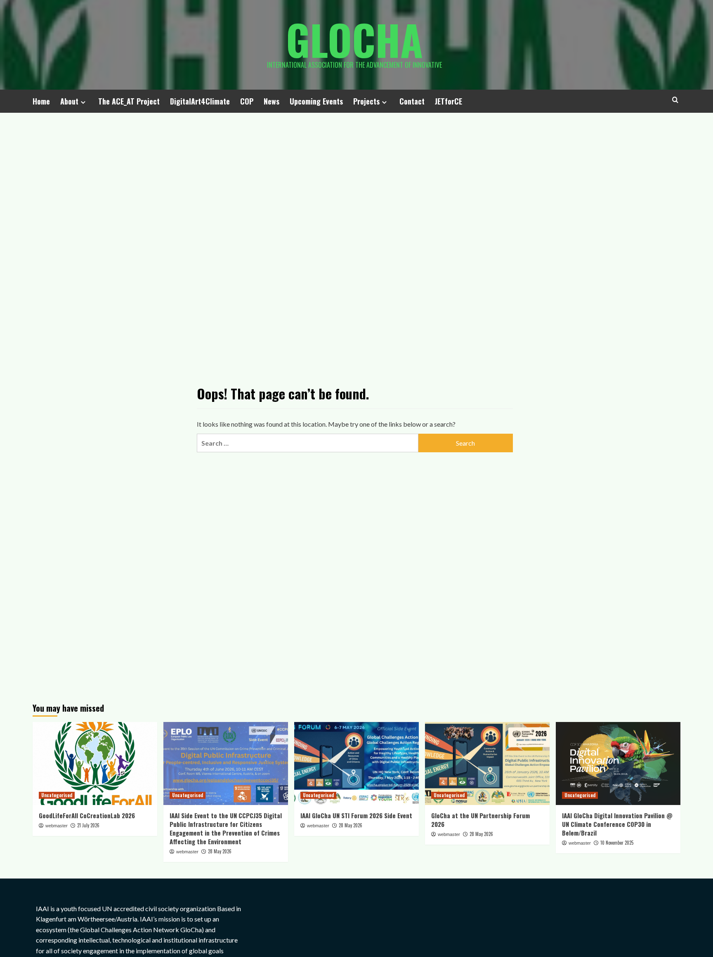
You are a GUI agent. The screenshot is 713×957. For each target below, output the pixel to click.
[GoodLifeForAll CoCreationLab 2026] (95, 763)
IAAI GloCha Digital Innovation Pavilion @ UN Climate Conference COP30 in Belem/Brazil (617, 824)
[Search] (675, 100)
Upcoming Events (316, 101)
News (271, 101)
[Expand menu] (83, 102)
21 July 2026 (88, 825)
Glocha (354, 39)
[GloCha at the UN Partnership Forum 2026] (487, 763)
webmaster (56, 825)
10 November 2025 (616, 842)
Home (41, 101)
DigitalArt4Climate (200, 101)
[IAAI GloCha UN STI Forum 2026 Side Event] (356, 763)
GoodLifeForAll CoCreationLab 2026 (87, 815)
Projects (366, 101)
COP (246, 101)
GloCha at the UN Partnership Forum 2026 (480, 820)
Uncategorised (56, 795)
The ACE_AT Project (129, 101)
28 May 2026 (219, 851)
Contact (412, 101)
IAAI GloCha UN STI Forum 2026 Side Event (356, 815)
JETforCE (448, 101)
